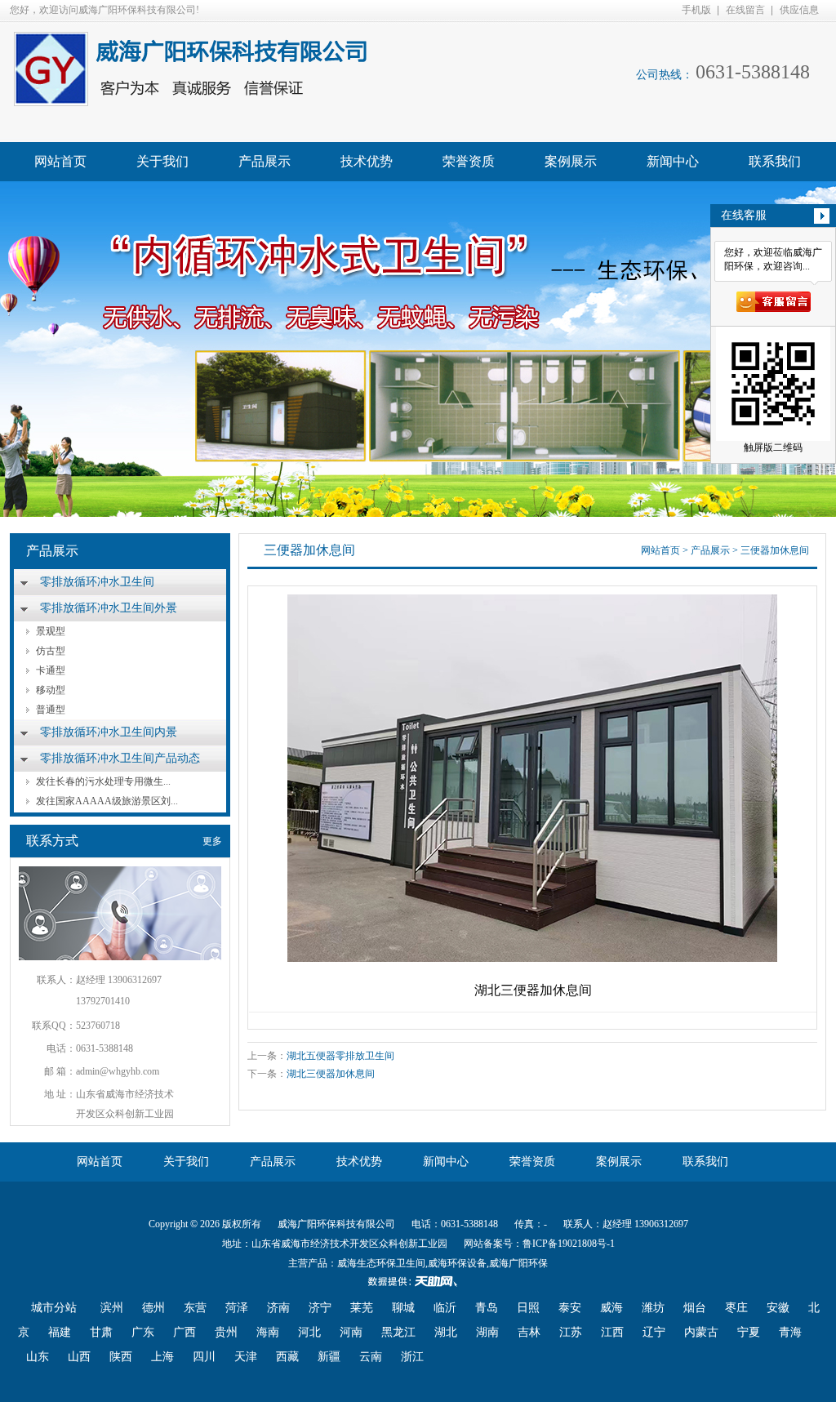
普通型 (50, 709)
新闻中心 (673, 161)
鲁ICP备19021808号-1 (568, 1243)
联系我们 (775, 161)
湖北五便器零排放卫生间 (340, 1056)
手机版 (696, 10)
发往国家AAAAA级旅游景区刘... (107, 801)
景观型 (50, 631)
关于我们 (162, 161)
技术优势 (366, 161)
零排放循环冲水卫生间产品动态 (120, 758)
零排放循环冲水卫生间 (97, 582)
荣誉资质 (468, 161)
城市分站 (54, 1308)
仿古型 (50, 650)
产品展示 (264, 161)
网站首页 (60, 161)
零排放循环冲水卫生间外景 (108, 608)
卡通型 (50, 670)
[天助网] (418, 1281)
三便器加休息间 (774, 550)
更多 (212, 841)
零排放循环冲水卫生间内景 (108, 732)
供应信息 (799, 10)
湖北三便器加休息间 (331, 1073)
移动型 (50, 690)
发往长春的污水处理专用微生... (103, 781)
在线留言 (745, 10)
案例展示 (571, 161)
